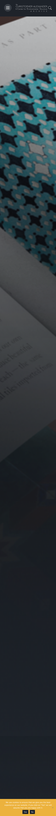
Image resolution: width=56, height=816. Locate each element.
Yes (25, 812)
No (32, 812)
